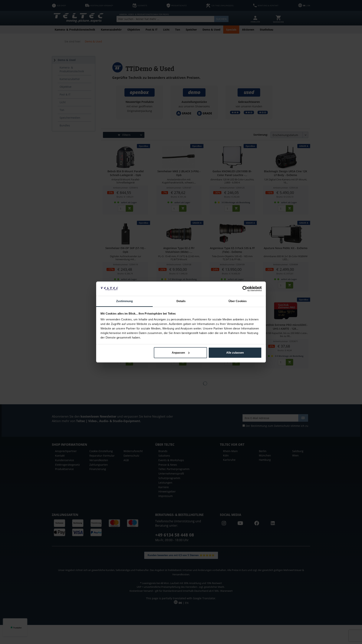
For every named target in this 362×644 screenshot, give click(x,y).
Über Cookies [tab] (238, 301)
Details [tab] (181, 301)
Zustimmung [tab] (124, 301)
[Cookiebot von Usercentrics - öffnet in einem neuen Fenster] (245, 289)
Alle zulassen (235, 352)
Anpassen (178, 352)
